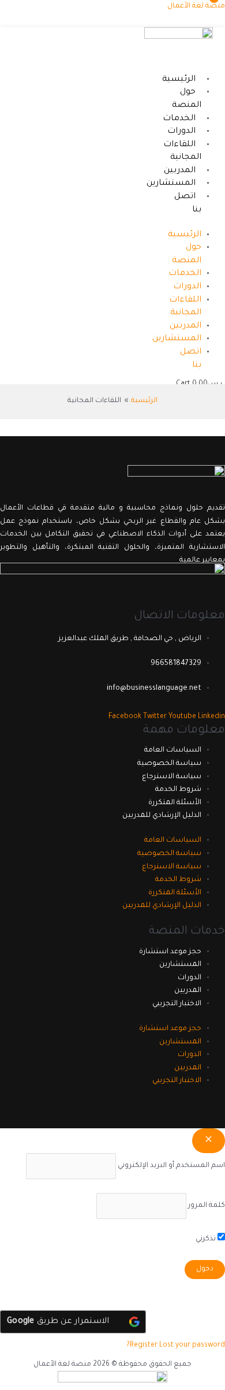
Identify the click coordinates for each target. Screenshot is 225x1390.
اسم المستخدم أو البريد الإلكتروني (171, 1166)
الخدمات (179, 119)
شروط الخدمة (178, 790)
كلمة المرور (206, 1206)
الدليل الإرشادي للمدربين (161, 816)
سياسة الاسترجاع (171, 777)
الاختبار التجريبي (176, 1004)
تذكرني (206, 1239)
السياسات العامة (172, 750)
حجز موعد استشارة (170, 952)
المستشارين (171, 183)
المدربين (180, 171)
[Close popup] (208, 1140)
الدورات (181, 131)
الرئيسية (179, 79)
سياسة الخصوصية (169, 764)
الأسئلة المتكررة (174, 803)
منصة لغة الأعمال (196, 6)
